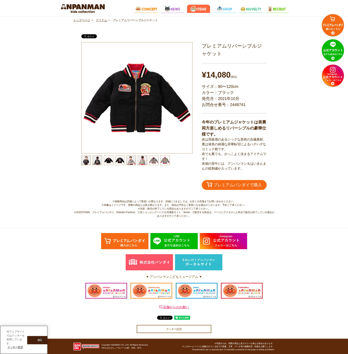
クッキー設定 (174, 329)
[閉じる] (41, 339)
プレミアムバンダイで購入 (237, 185)
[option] (137, 97)
